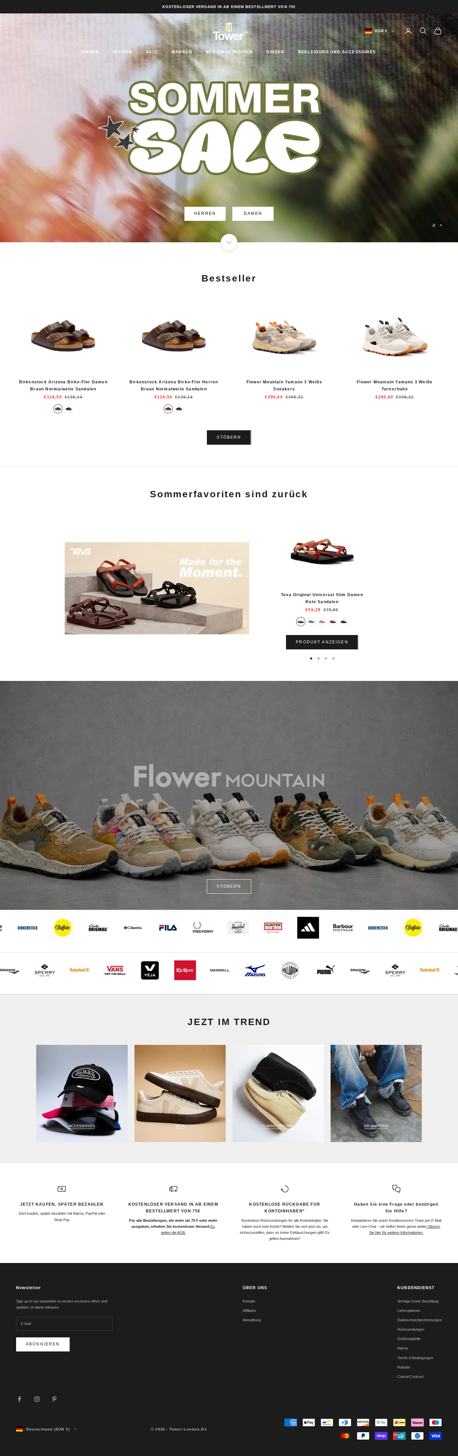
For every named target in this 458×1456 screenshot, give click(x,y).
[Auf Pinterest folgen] (54, 1399)
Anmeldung (252, 1320)
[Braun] (58, 408)
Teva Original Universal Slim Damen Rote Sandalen (322, 598)
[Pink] (322, 621)
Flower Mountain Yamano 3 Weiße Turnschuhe (395, 385)
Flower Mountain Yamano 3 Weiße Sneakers (284, 385)
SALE (152, 52)
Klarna (402, 1348)
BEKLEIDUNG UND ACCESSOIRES (337, 52)
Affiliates (249, 1311)
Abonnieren (43, 1344)
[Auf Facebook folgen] (19, 1399)
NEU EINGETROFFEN (229, 52)
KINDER (276, 52)
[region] (229, 127)
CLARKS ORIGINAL (278, 1126)
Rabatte (403, 1367)
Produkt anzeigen (322, 642)
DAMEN (90, 52)
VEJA (179, 1126)
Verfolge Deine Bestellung (418, 1301)
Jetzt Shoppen (229, 213)
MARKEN (182, 52)
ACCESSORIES (82, 1126)
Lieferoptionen (408, 1311)
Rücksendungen (410, 1329)
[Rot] (300, 621)
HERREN (122, 52)
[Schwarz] (68, 408)
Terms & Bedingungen (415, 1358)
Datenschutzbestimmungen (419, 1320)
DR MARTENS (376, 1126)
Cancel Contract (410, 1377)
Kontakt (249, 1301)
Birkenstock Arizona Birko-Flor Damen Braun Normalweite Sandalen (63, 385)
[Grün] (311, 621)
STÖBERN (229, 437)
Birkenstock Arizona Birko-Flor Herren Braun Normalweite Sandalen (173, 385)
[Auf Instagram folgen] (37, 1399)
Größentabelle (408, 1339)
